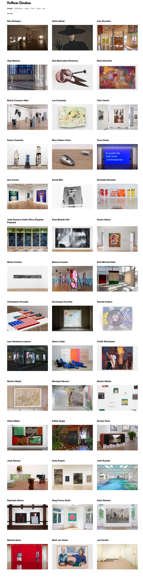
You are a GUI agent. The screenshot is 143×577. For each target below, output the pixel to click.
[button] (71, 13)
